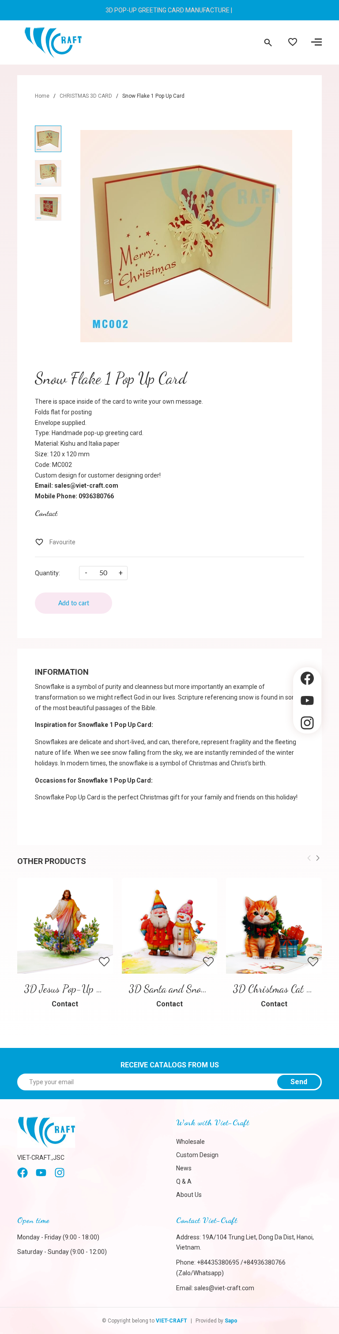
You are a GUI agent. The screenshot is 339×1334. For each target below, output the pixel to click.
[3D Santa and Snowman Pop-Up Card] (170, 926)
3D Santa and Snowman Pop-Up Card (203, 988)
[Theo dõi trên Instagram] (307, 723)
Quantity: (47, 573)
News (184, 1168)
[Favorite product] (292, 43)
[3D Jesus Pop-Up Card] (65, 926)
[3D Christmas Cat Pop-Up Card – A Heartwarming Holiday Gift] (274, 926)
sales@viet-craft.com (224, 1288)
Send (298, 1082)
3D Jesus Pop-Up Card (69, 988)
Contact (46, 513)
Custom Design (197, 1154)
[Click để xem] (186, 236)
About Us (189, 1194)
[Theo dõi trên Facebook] (307, 678)
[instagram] (59, 1175)
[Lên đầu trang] (307, 748)
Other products (51, 861)
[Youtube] (41, 1175)
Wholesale (190, 1141)
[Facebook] (22, 1175)
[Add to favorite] (55, 542)
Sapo (231, 1321)
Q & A (184, 1181)
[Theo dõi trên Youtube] (307, 700)
